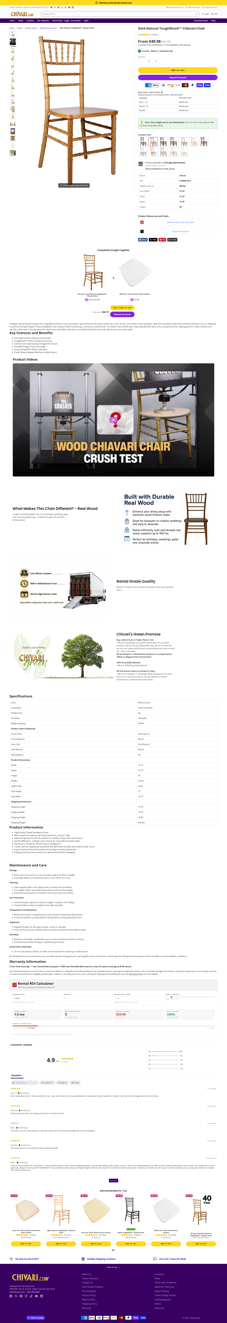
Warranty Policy (136, 974)
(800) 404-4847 (194, 7)
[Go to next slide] (216, 1222)
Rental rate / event (122, 994)
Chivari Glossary (90, 1278)
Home (11, 28)
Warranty (86, 1308)
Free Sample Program (92, 1286)
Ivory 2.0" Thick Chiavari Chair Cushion (96, 1220)
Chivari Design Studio (165, 1295)
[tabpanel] (113, 1132)
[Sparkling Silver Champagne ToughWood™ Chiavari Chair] (163, 151)
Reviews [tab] (17, 1075)
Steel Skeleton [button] (17, 754)
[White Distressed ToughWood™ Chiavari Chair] (173, 151)
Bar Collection (43, 20)
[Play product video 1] (113, 420)
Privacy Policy (89, 1295)
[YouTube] (69, 7)
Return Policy (88, 1299)
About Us (86, 1274)
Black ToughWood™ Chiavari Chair (131, 1220)
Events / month (173, 994)
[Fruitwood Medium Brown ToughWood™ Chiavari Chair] (173, 141)
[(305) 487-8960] (210, 7)
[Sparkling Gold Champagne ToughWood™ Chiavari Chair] (152, 151)
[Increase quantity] (155, 61)
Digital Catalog (162, 1291)
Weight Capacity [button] (18, 723)
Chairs (12, 20)
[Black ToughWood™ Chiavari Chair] (142, 141)
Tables (20, 20)
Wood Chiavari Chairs (48, 28)
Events (158, 1303)
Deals (86, 20)
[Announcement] (113, 2)
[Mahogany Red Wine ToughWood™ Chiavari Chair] (203, 141)
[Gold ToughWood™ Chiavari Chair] (183, 141)
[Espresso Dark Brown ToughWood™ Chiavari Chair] (163, 141)
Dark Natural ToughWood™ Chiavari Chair (92, 278)
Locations (159, 1274)
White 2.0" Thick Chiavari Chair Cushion (134, 274)
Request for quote (177, 77)
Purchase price (18, 994)
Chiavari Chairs (31, 28)
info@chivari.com (176, 7)
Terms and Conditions (166, 1282)
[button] (165, 1051)
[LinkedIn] (73, 7)
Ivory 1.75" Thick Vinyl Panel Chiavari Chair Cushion (26, 1220)
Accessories (76, 20)
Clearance (159, 1308)
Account (205, 14)
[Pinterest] (58, 7)
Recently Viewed (201, 20)
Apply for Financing (164, 1286)
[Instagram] (62, 7)
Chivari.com (195, 1318)
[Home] (22, 14)
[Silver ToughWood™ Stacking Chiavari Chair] (142, 151)
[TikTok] (66, 7)
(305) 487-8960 (33, 1292)
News (213, 20)
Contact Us (87, 1282)
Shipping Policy (89, 1303)
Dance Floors (57, 20)
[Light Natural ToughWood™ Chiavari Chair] (193, 141)
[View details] (29, 1277)
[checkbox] (75, 1083)
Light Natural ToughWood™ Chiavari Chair (61, 1220)
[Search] (196, 13)
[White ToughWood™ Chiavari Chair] (183, 151)
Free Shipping (89, 1291)
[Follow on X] (55, 7)
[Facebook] (51, 7)
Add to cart (177, 70)
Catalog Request (163, 1299)
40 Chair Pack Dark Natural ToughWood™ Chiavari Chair (201, 1220)
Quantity (141, 57)
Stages (67, 20)
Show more (113, 1181)
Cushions (30, 20)
